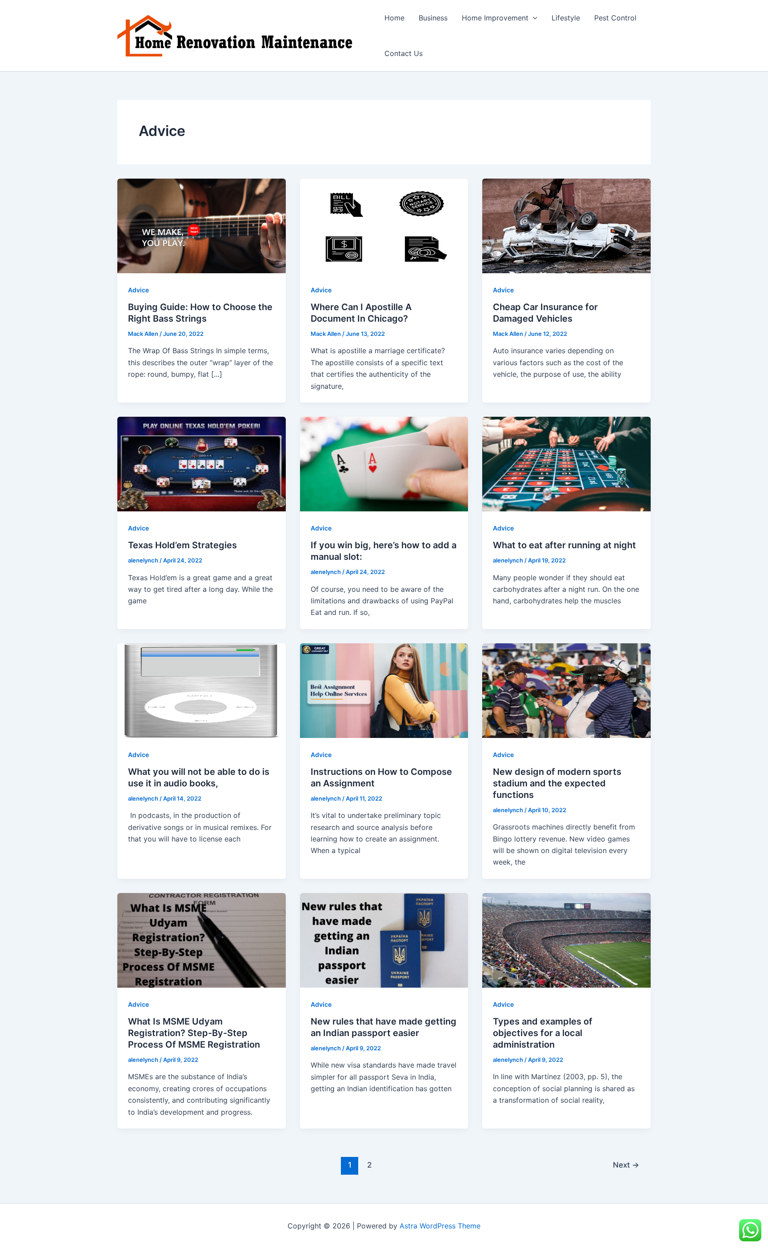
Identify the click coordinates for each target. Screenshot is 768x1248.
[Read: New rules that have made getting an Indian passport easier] (384, 939)
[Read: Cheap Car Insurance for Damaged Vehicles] (566, 225)
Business (433, 17)
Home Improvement (495, 17)
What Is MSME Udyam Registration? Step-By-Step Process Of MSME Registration (194, 1033)
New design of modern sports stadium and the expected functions (557, 783)
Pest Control (615, 17)
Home (394, 17)
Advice (138, 290)
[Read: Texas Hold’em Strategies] (201, 463)
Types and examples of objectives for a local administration (542, 1033)
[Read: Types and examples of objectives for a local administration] (566, 939)
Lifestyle (566, 17)
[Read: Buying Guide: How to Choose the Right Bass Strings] (201, 225)
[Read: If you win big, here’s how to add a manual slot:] (384, 463)
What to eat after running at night (564, 545)
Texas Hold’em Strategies (182, 545)
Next (626, 1164)
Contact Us (403, 53)
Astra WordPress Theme (440, 1225)
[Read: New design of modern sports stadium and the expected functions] (566, 690)
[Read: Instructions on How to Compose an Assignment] (384, 690)
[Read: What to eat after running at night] (566, 463)
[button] (532, 18)
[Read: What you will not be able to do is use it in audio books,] (201, 690)
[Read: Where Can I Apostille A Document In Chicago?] (384, 225)
